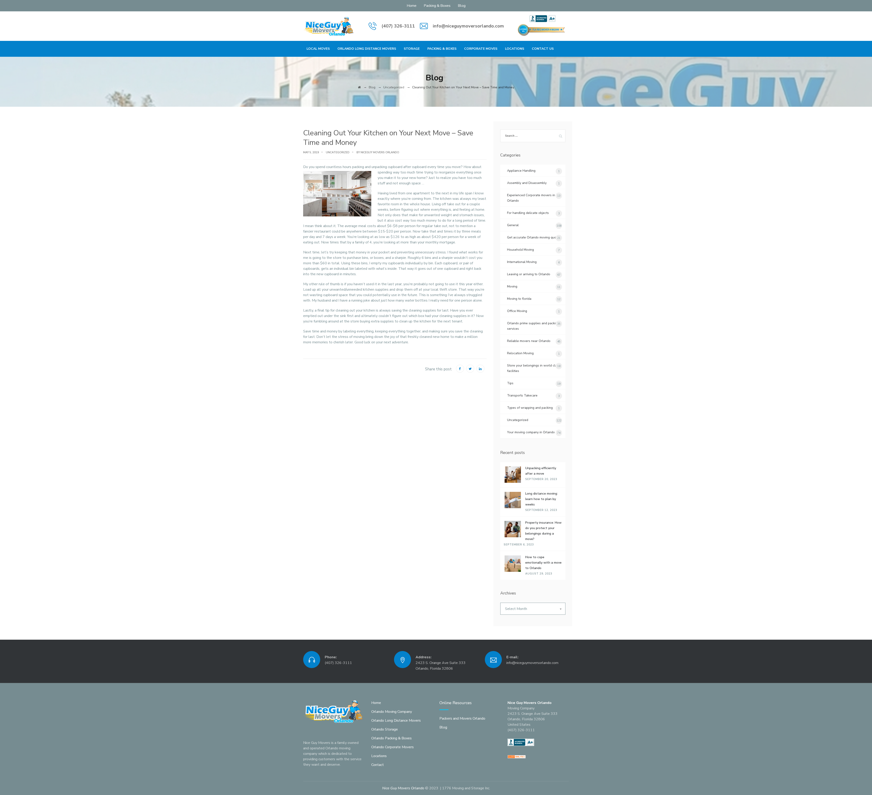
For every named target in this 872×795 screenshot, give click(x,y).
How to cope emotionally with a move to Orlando (543, 562)
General (513, 225)
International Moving (522, 262)
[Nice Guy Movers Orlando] (328, 26)
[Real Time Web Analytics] (517, 756)
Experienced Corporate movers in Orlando (531, 198)
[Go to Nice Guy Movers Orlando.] (359, 87)
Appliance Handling (521, 170)
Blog (462, 5)
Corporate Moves (480, 49)
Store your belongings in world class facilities (533, 368)
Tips (510, 383)
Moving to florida (519, 299)
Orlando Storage (384, 729)
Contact (377, 764)
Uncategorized (337, 152)
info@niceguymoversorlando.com (468, 26)
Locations (514, 49)
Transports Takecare (522, 395)
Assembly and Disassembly (527, 183)
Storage (412, 49)
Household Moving (520, 250)
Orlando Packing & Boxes (391, 738)
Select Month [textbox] (516, 608)
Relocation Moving (520, 353)
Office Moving (517, 311)
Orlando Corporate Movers (392, 747)
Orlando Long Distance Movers (366, 49)
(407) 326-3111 (398, 26)
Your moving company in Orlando (531, 432)
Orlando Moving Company (391, 711)
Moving (512, 286)
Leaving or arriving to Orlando (528, 274)
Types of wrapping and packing (530, 408)
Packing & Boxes (437, 5)
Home (411, 5)
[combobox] (532, 609)
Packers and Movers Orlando (462, 718)
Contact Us (543, 49)
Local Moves (318, 49)
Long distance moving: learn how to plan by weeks (541, 499)
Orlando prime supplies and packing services (533, 326)
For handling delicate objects (528, 213)
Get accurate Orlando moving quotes (534, 237)
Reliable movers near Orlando (528, 341)
